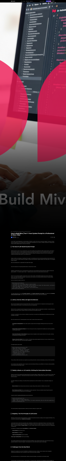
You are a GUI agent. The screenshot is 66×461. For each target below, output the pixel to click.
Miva (21, 1)
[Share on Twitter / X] (52, 237)
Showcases (27, 1)
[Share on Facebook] (51, 237)
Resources (31, 1)
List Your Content (42, 1)
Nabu (24, 1)
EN (53, 1)
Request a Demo (48, 1)
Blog (11, 231)
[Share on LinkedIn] (54, 237)
